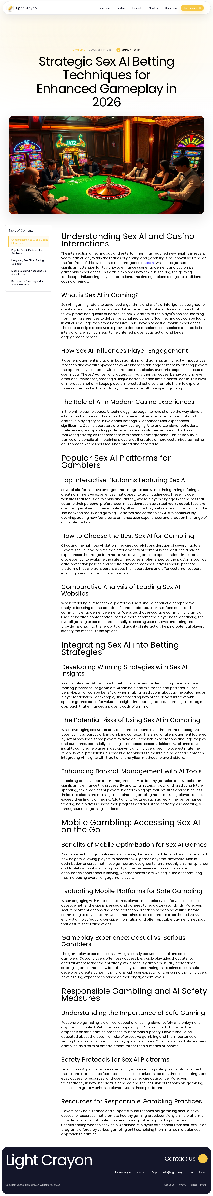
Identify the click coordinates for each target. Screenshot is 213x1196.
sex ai (149, 263)
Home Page (122, 1172)
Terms (193, 1184)
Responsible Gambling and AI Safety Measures (27, 283)
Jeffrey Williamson (131, 50)
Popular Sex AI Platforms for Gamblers (26, 252)
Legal (203, 1184)
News (140, 1172)
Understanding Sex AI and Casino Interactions (29, 241)
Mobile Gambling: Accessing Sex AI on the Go (29, 272)
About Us (169, 1184)
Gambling (79, 50)
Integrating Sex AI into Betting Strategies (27, 262)
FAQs (153, 1172)
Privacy (182, 1184)
